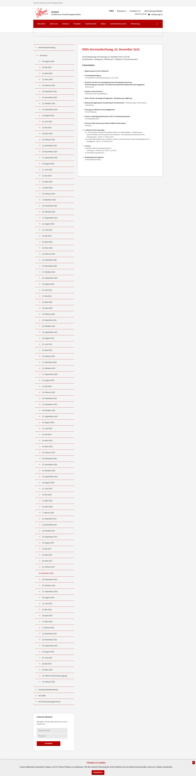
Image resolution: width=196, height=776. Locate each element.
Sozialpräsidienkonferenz (48, 689)
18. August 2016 (48, 597)
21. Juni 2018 (47, 488)
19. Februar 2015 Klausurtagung (54, 676)
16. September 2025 (49, 109)
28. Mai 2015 (46, 664)
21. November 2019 (49, 404)
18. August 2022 (48, 284)
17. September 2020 (49, 374)
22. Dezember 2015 (49, 633)
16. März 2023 (47, 248)
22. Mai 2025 (46, 127)
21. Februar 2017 (48, 567)
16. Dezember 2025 (49, 91)
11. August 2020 (48, 380)
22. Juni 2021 (47, 344)
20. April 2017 (47, 555)
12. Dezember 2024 (49, 145)
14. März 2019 (47, 446)
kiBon (103, 23)
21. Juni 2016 (47, 603)
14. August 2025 (48, 115)
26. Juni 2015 (47, 658)
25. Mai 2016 (46, 609)
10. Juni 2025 (47, 121)
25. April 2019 (47, 440)
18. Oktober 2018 (48, 470)
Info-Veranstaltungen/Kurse (49, 701)
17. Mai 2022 (46, 296)
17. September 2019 (49, 416)
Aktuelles (41, 23)
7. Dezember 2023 (49, 200)
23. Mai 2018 (46, 494)
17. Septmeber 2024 (49, 157)
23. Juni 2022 (47, 290)
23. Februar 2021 (48, 356)
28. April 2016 (47, 615)
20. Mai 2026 (46, 67)
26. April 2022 (47, 302)
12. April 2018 (47, 501)
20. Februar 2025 (48, 139)
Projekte (77, 23)
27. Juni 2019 (47, 428)
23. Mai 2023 (46, 236)
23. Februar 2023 (48, 254)
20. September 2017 (49, 537)
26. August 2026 (48, 61)
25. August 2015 (48, 652)
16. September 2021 (49, 332)
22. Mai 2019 (46, 434)
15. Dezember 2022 (49, 260)
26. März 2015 (47, 670)
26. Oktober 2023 (48, 212)
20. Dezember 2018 (49, 458)
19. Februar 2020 (48, 392)
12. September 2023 (49, 218)
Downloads (42, 32)
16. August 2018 (48, 482)
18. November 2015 (49, 639)
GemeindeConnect (118, 23)
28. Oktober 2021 (48, 326)
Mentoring (135, 23)
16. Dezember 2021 (49, 320)
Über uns (54, 23)
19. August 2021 (48, 338)
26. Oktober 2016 (48, 585)
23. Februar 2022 (48, 314)
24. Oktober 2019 (48, 410)
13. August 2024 (48, 163)
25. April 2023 (47, 242)
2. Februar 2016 (48, 627)
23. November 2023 (49, 206)
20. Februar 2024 (48, 194)
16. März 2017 (47, 561)
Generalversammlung (46, 47)
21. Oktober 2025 (48, 103)
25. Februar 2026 (48, 85)
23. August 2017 (48, 543)
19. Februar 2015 (48, 682)
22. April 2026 (47, 73)
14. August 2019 (48, 422)
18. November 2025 (49, 97)
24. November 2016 (49, 579)
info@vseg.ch (157, 14)
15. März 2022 (47, 308)
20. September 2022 (49, 278)
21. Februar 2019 (48, 452)
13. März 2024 (47, 188)
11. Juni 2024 (47, 170)
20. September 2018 (49, 476)
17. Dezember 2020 (49, 362)
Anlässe (65, 23)
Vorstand (43, 55)
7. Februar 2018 (48, 513)
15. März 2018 (47, 507)
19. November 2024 (49, 151)
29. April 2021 (47, 350)
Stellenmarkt (90, 23)
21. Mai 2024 (46, 176)
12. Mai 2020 (46, 386)
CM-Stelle (42, 695)
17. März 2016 (47, 621)
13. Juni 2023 (47, 230)
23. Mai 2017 (46, 549)
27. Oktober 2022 (48, 272)
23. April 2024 (47, 182)
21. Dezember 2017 (49, 519)
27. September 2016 (49, 591)
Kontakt (55, 32)
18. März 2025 (47, 133)
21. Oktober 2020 (48, 368)
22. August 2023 (48, 224)
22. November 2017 (49, 525)
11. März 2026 (47, 79)
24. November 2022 (49, 266)
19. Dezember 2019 (49, 398)
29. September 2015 (49, 646)
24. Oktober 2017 (48, 531)
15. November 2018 (49, 464)
